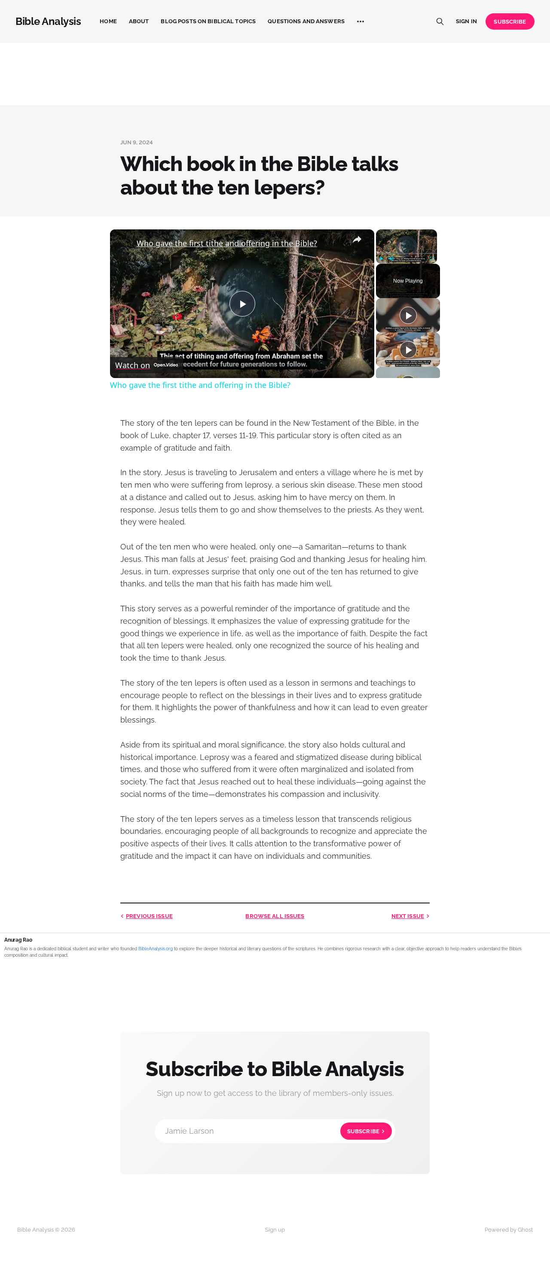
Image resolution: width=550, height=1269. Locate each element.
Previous (149, 916)
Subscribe (510, 21)
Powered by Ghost (509, 1229)
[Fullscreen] (432, 258)
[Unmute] (391, 258)
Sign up (275, 1229)
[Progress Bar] (406, 253)
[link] (123, 243)
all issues (274, 916)
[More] (360, 21)
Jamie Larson (272, 1130)
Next (407, 916)
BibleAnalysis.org (155, 948)
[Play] (381, 258)
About (139, 21)
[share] (357, 239)
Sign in (466, 21)
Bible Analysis (48, 21)
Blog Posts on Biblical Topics (208, 21)
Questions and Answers (306, 21)
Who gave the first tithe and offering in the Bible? (227, 243)
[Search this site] (440, 21)
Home (108, 21)
